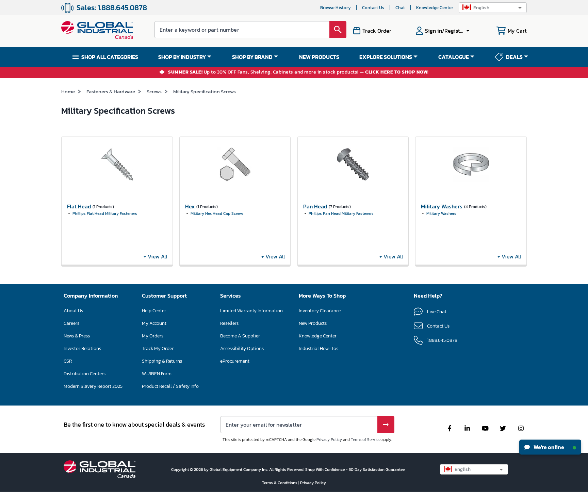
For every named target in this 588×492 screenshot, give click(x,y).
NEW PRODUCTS (319, 57)
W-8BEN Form (157, 373)
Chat (400, 7)
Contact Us (373, 7)
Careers (71, 323)
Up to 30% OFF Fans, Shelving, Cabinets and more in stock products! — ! (298, 72)
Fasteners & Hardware (110, 91)
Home (68, 91)
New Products (313, 323)
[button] (492, 8)
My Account (154, 323)
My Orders (152, 335)
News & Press (77, 335)
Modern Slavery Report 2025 (93, 386)
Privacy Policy (329, 440)
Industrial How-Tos (318, 348)
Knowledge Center (434, 7)
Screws (154, 91)
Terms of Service (365, 440)
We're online (548, 447)
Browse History (335, 7)
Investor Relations (82, 348)
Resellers (229, 323)
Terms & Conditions (280, 483)
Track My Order (158, 348)
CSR (68, 361)
